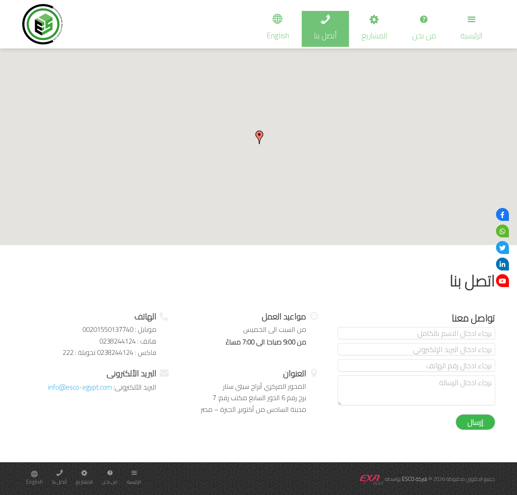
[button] (259, 137)
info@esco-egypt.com (80, 387)
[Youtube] (502, 280)
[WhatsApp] (502, 230)
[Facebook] (502, 214)
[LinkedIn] (502, 264)
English (278, 35)
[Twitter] (502, 247)
